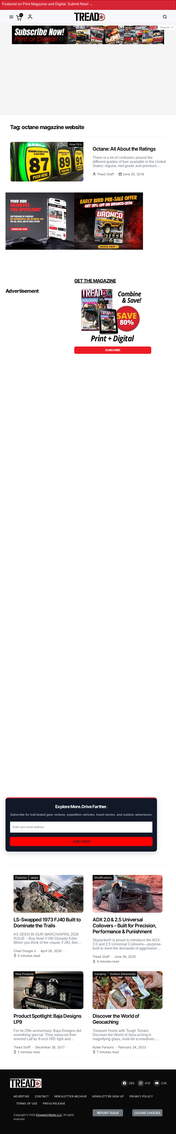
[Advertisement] (88, 80)
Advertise (21, 1096)
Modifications (103, 877)
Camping (100, 974)
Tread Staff (105, 174)
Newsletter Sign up (108, 1096)
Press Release (54, 1103)
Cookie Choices (147, 1113)
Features (21, 877)
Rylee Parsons (103, 1047)
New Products (24, 974)
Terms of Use (26, 1103)
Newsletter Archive (70, 1096)
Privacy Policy (141, 1096)
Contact (42, 1096)
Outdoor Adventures (122, 974)
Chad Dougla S (25, 951)
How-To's (75, 144)
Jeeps (34, 877)
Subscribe (112, 350)
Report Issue (108, 1113)
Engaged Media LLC (49, 1115)
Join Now (81, 841)
